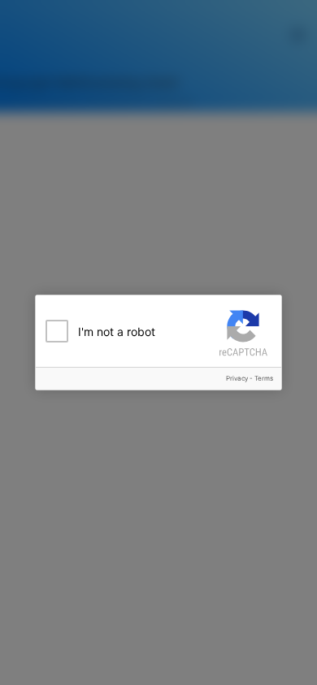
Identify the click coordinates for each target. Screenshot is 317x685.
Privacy (237, 378)
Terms (263, 378)
